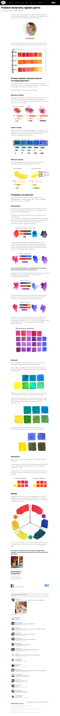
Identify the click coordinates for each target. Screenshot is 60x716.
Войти (53, 2)
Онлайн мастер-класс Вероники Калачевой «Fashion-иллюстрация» (21, 705)
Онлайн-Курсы (10, 2)
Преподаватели (40, 2)
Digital (31, 2)
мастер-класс (11, 10)
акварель (2, 10)
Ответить (22, 614)
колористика (6, 10)
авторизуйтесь (13, 595)
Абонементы (17, 2)
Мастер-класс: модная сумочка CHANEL (17, 707)
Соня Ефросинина (20, 10)
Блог (35, 2)
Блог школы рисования (4, 5)
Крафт (27, 2)
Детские (22, 2)
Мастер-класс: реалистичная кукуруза (16, 710)
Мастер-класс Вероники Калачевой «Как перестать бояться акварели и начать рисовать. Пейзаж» (25, 712)
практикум (15, 10)
